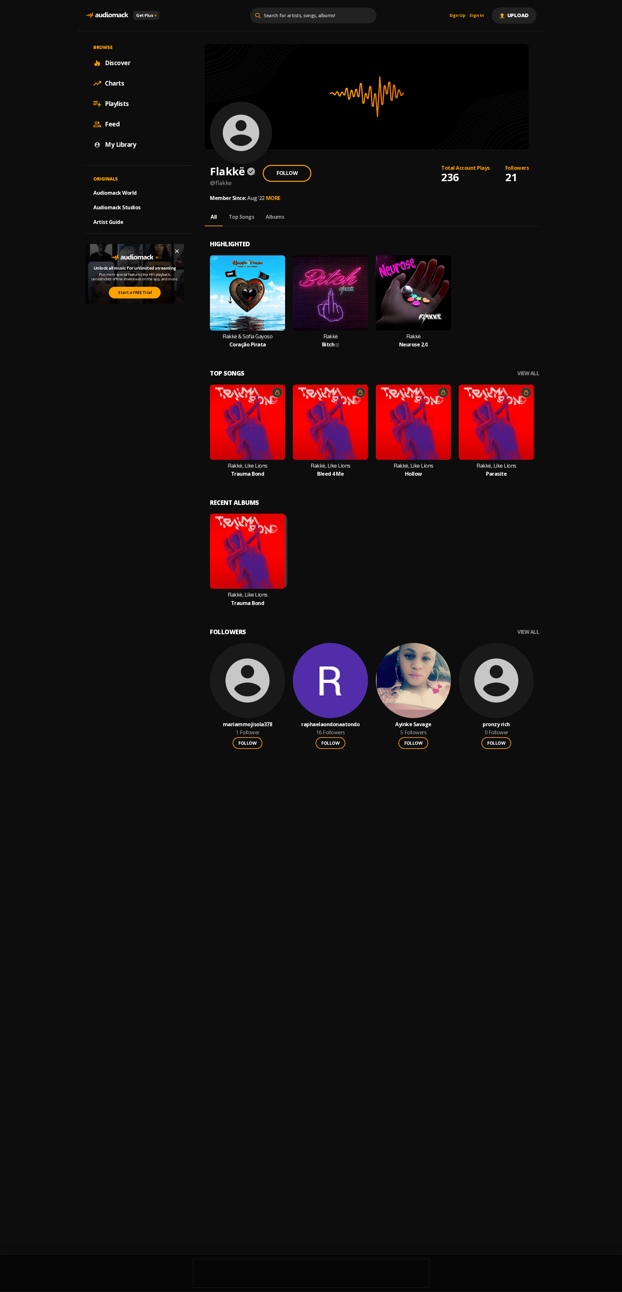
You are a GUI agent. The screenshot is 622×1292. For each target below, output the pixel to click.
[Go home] (107, 15)
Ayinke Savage (413, 724)
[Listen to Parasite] (496, 422)
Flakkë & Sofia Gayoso (248, 336)
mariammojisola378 (247, 724)
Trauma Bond (247, 474)
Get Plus (146, 15)
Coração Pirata (247, 344)
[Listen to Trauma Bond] (247, 422)
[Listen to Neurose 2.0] (413, 293)
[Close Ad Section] (177, 251)
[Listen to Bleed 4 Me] (330, 422)
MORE (273, 198)
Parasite (496, 474)
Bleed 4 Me (330, 474)
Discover (117, 63)
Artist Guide (108, 222)
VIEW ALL (528, 373)
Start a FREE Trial (135, 292)
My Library (120, 144)
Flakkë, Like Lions (248, 465)
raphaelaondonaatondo (330, 724)
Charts (114, 83)
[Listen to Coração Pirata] (247, 293)
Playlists (117, 103)
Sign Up (457, 15)
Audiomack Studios (117, 207)
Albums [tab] (275, 216)
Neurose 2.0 (413, 344)
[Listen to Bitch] (330, 293)
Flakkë (330, 336)
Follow (287, 173)
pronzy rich (496, 724)
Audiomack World (115, 192)
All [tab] (214, 216)
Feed (112, 124)
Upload (518, 15)
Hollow (413, 474)
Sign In (476, 15)
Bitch (328, 344)
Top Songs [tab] (241, 216)
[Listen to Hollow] (413, 422)
